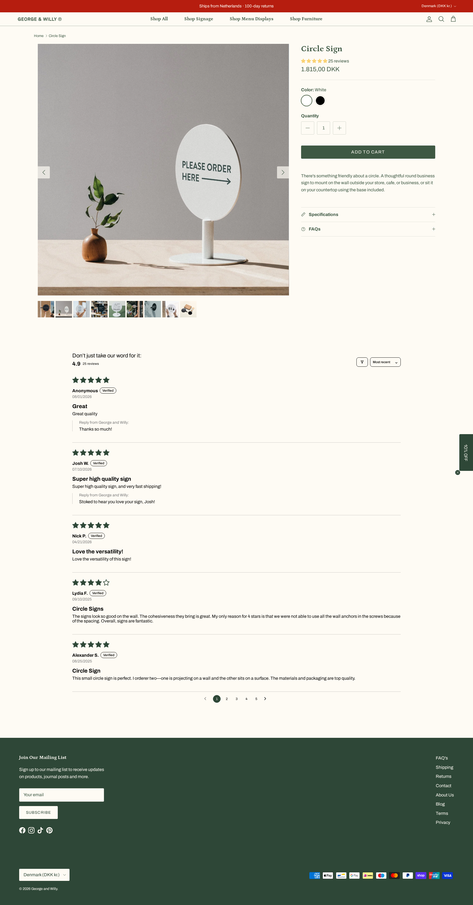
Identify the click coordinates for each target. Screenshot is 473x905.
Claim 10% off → (182, 478)
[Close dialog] (334, 420)
